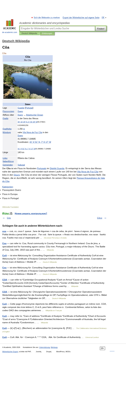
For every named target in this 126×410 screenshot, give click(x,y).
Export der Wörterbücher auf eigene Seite (81, 18)
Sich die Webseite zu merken (47, 18)
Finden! (100, 28)
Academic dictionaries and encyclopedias (44, 23)
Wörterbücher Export (10, 352)
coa (4, 231)
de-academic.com (9, 32)
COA (4, 279)
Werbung (54, 347)
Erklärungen (47, 33)
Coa (4, 243)
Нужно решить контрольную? (31, 213)
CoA (4, 255)
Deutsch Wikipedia (29, 33)
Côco (99, 218)
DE (103, 18)
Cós (9, 218)
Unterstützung (44, 347)
